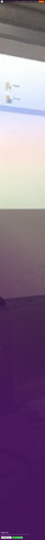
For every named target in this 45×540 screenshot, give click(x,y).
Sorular (30, 1)
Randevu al (41, 1)
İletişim (35, 1)
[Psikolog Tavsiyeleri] (2, 1)
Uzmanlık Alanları (24, 1)
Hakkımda (16, 1)
